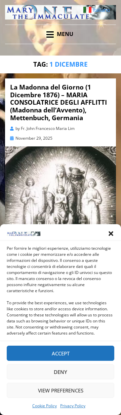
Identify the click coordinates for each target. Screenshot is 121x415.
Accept (61, 353)
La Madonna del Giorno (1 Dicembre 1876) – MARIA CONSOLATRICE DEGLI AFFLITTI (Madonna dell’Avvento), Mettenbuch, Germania (58, 102)
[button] (111, 233)
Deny (60, 372)
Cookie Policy (44, 406)
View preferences (60, 390)
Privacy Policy (72, 406)
